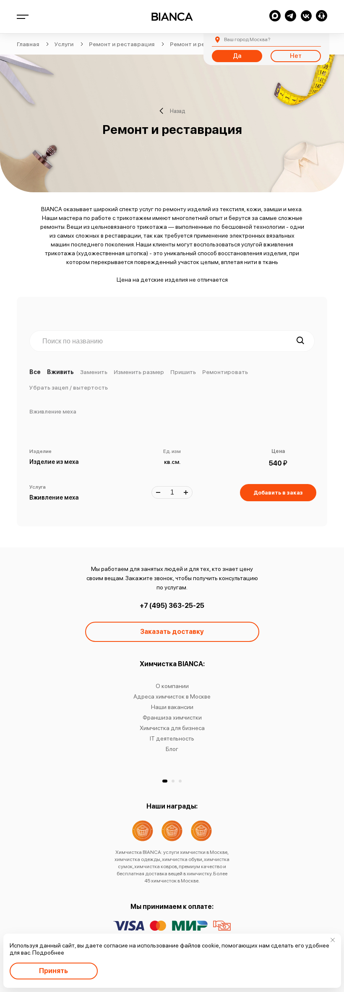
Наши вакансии (172, 707)
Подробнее (48, 952)
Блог (172, 749)
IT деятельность (172, 738)
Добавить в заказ (278, 492)
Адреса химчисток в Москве (172, 696)
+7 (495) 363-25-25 (172, 606)
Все (35, 372)
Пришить (183, 372)
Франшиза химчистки (172, 717)
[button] (164, 781)
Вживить (60, 372)
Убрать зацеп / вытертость (68, 387)
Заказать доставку (172, 632)
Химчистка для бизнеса (172, 728)
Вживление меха (52, 411)
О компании (172, 686)
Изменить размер (139, 372)
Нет (296, 56)
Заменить (93, 372)
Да (237, 56)
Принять (53, 971)
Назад (177, 111)
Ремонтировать (225, 372)
